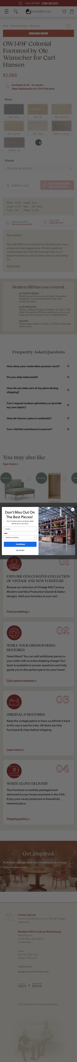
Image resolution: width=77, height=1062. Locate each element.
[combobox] (19, 537)
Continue (20, 544)
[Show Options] (35, 537)
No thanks (20, 550)
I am (5, 533)
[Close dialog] (72, 509)
